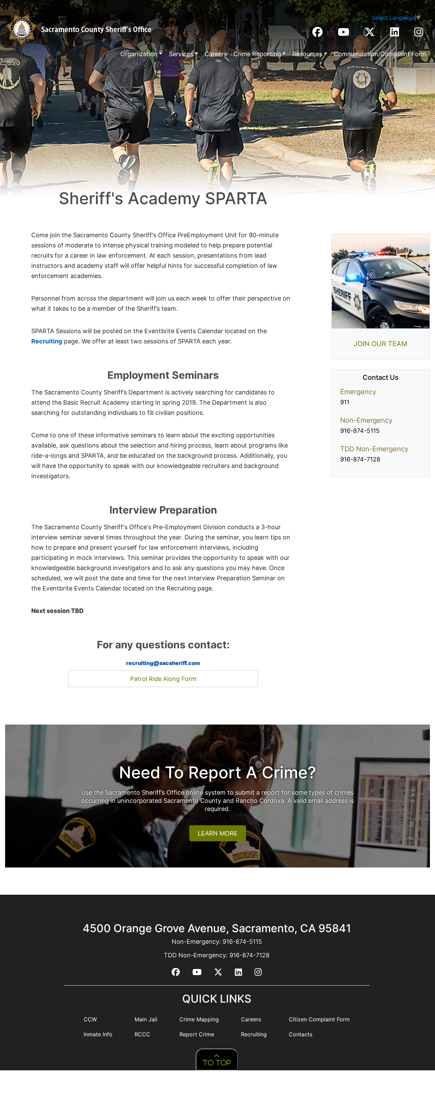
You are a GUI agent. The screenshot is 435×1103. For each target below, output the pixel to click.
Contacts (300, 1034)
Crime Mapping (199, 1019)
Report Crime (196, 1034)
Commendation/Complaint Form (380, 54)
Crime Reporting (257, 54)
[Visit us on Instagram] (418, 33)
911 (344, 402)
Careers (216, 54)
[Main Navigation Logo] (78, 30)
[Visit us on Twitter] (370, 33)
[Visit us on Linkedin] (395, 33)
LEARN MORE (218, 833)
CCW (90, 1019)
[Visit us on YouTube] (344, 33)
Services (181, 54)
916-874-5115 (360, 430)
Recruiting (46, 341)
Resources (307, 54)
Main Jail (146, 1019)
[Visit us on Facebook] (318, 33)
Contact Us (381, 377)
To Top (217, 1062)
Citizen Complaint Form (319, 1019)
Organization (139, 54)
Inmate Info (98, 1034)
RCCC (142, 1034)
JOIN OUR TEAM (380, 344)
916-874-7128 (360, 459)
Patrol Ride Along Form (163, 678)
